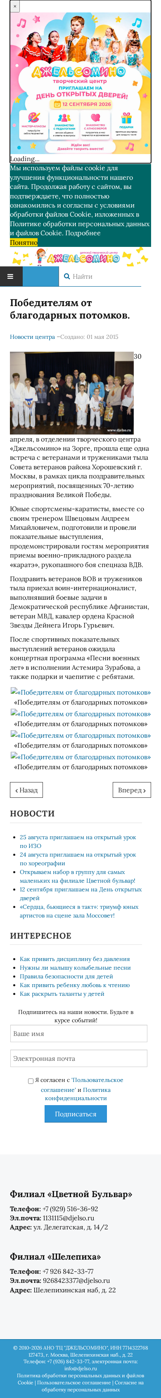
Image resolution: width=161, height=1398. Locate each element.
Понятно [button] (24, 242)
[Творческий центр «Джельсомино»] (80, 255)
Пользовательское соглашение (74, 1382)
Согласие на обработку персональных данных (93, 1386)
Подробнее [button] (83, 233)
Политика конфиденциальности (78, 1094)
